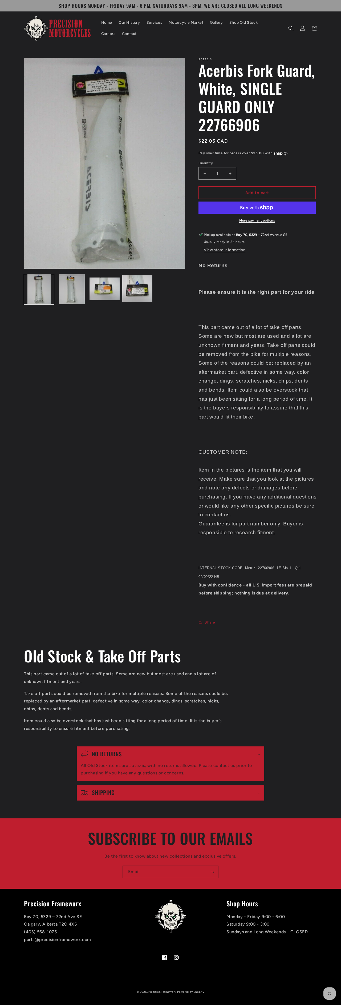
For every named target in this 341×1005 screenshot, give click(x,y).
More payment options (257, 220)
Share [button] (210, 622)
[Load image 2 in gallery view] (72, 289)
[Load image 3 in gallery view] (105, 289)
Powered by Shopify (190, 992)
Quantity (205, 163)
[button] (291, 28)
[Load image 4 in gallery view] (137, 289)
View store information (224, 250)
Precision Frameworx (162, 992)
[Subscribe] (212, 872)
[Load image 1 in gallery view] (39, 289)
